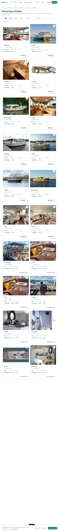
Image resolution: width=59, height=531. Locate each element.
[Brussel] (43, 258)
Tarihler (15, 18)
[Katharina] (16, 150)
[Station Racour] (16, 113)
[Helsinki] (16, 327)
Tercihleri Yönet (37, 528)
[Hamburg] (43, 292)
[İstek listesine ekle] (27, 26)
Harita (32, 525)
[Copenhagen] (43, 362)
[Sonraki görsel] (27, 34)
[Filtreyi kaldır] (7, 21)
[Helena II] (43, 222)
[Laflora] (16, 362)
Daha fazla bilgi (14, 529)
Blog (16, 2)
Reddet (44, 528)
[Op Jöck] (43, 41)
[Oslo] (16, 292)
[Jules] (16, 222)
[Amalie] (43, 150)
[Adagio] (43, 113)
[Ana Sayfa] (2, 7)
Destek (20, 2)
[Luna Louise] (16, 77)
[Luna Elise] (43, 77)
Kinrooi (10, 18)
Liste (27, 525)
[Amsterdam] (43, 327)
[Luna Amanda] (43, 186)
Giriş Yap (48, 2)
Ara (11, 2)
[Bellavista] (16, 41)
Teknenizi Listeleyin (28, 2)
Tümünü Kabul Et (52, 528)
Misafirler (21, 18)
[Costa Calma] (16, 258)
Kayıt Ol (54, 2)
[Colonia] (16, 186)
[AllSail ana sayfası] (5, 2)
